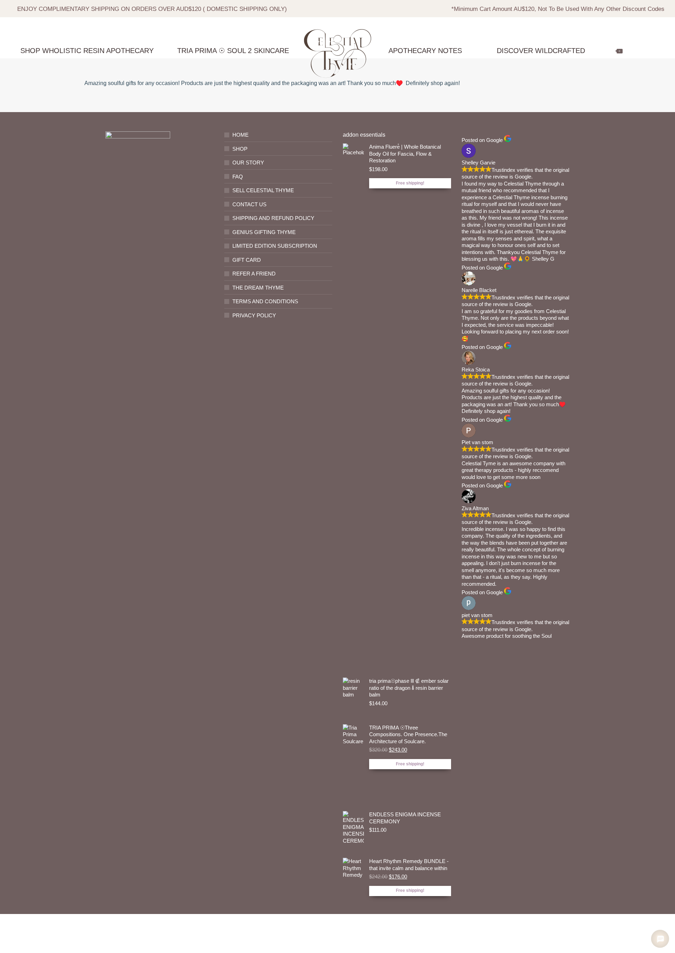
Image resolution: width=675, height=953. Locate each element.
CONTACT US (249, 204)
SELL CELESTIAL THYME (263, 190)
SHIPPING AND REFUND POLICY (273, 218)
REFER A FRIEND (254, 274)
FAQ (237, 177)
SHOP (240, 149)
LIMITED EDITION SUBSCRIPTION (274, 246)
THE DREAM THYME (258, 288)
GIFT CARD (246, 260)
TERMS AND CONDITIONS (265, 301)
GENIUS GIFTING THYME (264, 232)
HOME (240, 135)
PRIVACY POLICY (254, 315)
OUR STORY (248, 163)
